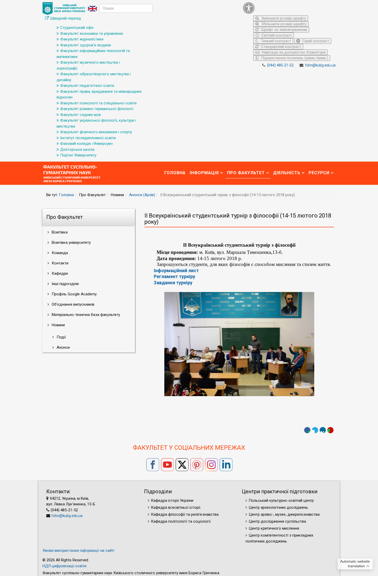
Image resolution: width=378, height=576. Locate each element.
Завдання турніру (173, 282)
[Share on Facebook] (307, 430)
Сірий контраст (315, 41)
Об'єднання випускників (72, 304)
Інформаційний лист (176, 270)
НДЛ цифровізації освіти (64, 566)
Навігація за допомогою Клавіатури (293, 52)
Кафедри (59, 273)
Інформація (204, 172)
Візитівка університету (71, 242)
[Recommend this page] (330, 430)
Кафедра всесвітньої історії (175, 507)
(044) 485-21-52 (280, 65)
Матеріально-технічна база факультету (85, 314)
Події (61, 337)
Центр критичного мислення (274, 528)
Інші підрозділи (65, 283)
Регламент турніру (174, 276)
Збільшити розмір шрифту (283, 24)
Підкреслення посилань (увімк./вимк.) (294, 58)
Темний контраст (275, 41)
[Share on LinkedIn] (323, 430)
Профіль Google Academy (74, 294)
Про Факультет (246, 172)
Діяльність (286, 172)
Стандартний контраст (280, 46)
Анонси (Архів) (142, 195)
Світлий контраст (276, 35)
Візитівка (59, 232)
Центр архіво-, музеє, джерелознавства (284, 514)
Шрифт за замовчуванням (283, 29)
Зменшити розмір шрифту (283, 18)
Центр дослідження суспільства (277, 521)
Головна (175, 172)
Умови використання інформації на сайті (78, 550)
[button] (288, 8)
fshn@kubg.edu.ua (320, 65)
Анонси (63, 347)
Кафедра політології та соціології (181, 521)
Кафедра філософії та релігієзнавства (185, 514)
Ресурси (319, 172)
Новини (58, 325)
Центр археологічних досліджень (278, 507)
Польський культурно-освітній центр (281, 500)
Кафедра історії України (172, 500)
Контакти (59, 263)
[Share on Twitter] (315, 430)
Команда (59, 253)
